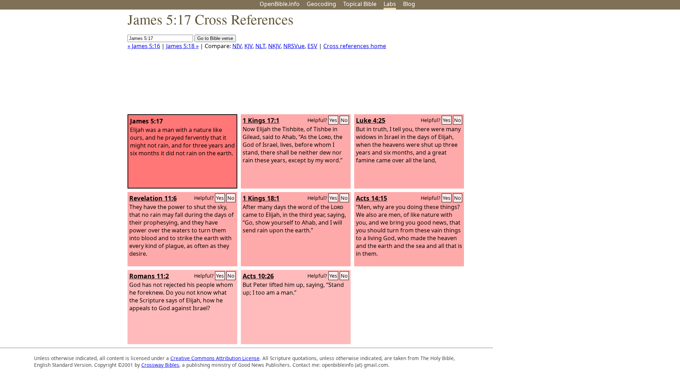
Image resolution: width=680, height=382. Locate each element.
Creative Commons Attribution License (215, 358)
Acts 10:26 (258, 276)
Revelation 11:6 (153, 198)
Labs (390, 4)
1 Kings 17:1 (261, 120)
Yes (333, 120)
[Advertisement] (608, 64)
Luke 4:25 (370, 120)
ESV (312, 46)
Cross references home (354, 46)
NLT (260, 46)
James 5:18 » (182, 46)
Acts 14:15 (371, 198)
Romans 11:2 (149, 276)
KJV (248, 46)
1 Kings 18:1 (261, 198)
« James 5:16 (144, 46)
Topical (359, 4)
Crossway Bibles (160, 364)
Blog (409, 4)
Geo (321, 4)
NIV (237, 46)
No (344, 120)
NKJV (274, 46)
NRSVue (294, 46)
